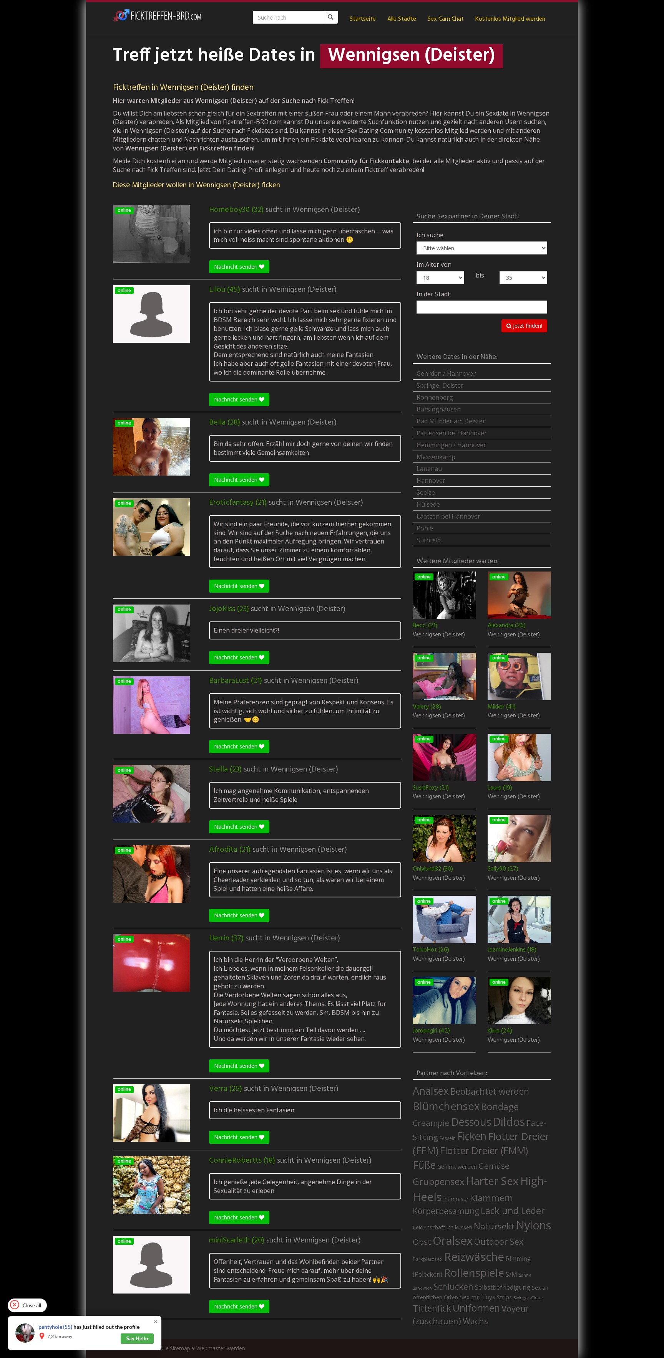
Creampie (431, 1122)
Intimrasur (455, 1199)
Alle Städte (401, 19)
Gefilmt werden (457, 1166)
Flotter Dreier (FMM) (484, 1150)
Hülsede (428, 504)
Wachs (475, 1321)
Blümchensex (446, 1106)
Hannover (431, 480)
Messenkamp (436, 457)
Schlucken (453, 1286)
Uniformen (476, 1307)
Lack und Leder (513, 1210)
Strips (504, 1297)
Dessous (471, 1122)
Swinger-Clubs (527, 1297)
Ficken (471, 1136)
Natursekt (494, 1226)
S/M (511, 1274)
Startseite (363, 19)
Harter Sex (492, 1180)
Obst (422, 1241)
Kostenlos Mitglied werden (510, 19)
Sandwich (422, 1288)
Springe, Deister (440, 385)
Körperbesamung (446, 1211)
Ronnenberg (435, 397)
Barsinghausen (439, 409)
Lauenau (429, 468)
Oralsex (453, 1240)
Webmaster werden (220, 1348)
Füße (424, 1165)
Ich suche (430, 235)
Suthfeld (429, 540)
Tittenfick (432, 1308)
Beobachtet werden (489, 1091)
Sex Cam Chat (446, 19)
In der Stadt (433, 294)
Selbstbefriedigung (502, 1287)
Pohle (425, 528)
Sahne (525, 1275)
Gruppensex (438, 1181)
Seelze (426, 492)
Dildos (509, 1121)
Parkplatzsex (428, 1259)
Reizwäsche (474, 1256)
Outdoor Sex (498, 1241)
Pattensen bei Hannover (452, 433)
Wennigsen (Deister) (326, 210)
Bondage (500, 1106)
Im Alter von (434, 264)
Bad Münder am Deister (451, 421)
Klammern (491, 1198)
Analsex (431, 1091)
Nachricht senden (236, 266)
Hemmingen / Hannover (451, 445)
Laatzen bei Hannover (448, 516)
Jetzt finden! (526, 325)
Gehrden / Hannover (446, 373)
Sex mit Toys (477, 1297)
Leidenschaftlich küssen (442, 1227)
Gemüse (494, 1165)
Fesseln (448, 1138)
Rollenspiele (474, 1272)
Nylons (533, 1225)
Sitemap (180, 1348)
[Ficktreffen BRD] (157, 19)
